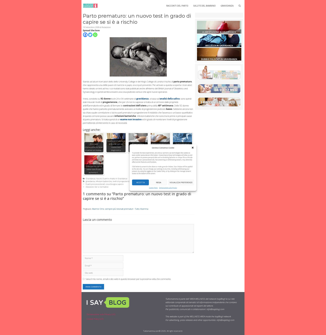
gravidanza (90, 181)
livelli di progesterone (122, 181)
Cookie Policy (153, 188)
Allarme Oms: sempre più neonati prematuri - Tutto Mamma (120, 208)
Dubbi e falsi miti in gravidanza (219, 59)
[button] (192, 147)
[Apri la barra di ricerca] (239, 6)
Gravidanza (227, 5)
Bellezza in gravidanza (219, 46)
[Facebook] (85, 35)
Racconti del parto (177, 5)
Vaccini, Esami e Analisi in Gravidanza (111, 178)
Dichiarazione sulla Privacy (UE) (101, 314)
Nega (158, 182)
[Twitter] (90, 35)
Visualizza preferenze (181, 182)
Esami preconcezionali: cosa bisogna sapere (105, 184)
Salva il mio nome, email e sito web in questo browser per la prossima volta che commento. (128, 278)
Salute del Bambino (204, 5)
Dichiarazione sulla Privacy (168, 188)
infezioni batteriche (104, 181)
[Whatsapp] (95, 35)
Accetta (140, 182)
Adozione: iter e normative (97, 187)
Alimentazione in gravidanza (219, 32)
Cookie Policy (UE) (95, 318)
